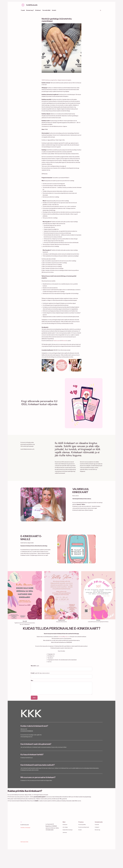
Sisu (32, 680)
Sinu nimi (35, 665)
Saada (34, 697)
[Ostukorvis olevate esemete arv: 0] (100, 10)
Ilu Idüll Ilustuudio (31, 5)
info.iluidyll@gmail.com (63, 636)
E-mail (40, 673)
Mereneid (64, 340)
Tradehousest (56, 340)
